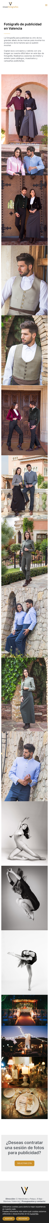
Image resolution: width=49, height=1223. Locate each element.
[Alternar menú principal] (46, 5)
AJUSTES (34, 1214)
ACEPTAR (8, 1219)
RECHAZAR (23, 1219)
